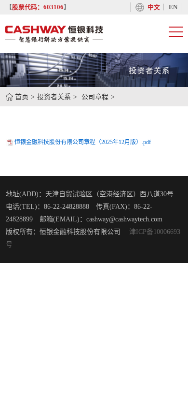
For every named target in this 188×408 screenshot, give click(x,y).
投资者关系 (54, 97)
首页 (21, 97)
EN (173, 7)
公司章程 (94, 97)
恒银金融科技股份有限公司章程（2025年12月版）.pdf (82, 142)
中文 (154, 7)
